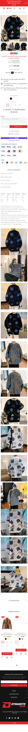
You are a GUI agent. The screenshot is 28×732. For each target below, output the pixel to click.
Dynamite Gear (16, 62)
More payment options (14, 140)
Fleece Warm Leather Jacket (7, 634)
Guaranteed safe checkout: (9, 144)
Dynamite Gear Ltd (9, 8)
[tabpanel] (7, 638)
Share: (2, 160)
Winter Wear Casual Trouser (21, 634)
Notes (2, 116)
